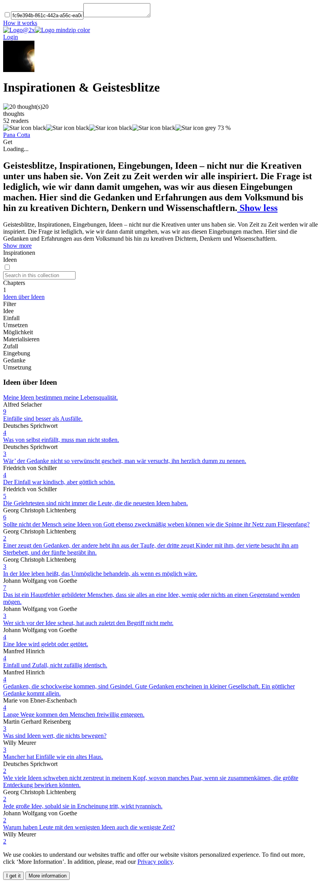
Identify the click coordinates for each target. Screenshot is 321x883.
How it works (20, 23)
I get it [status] (13, 876)
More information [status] (48, 876)
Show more (17, 245)
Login (10, 37)
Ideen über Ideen (24, 297)
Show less (257, 208)
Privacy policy (155, 861)
